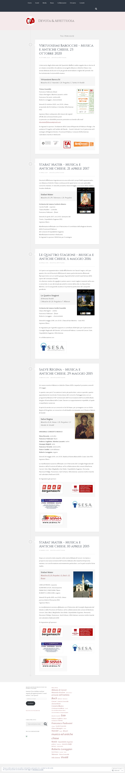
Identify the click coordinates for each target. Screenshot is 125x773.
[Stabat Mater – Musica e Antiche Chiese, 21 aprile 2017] (30, 164)
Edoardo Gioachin (56, 716)
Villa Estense (56, 758)
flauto (65, 718)
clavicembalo (56, 704)
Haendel (55, 731)
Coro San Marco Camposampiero (60, 712)
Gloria (65, 728)
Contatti (82, 3)
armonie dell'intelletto (60, 695)
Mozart (65, 731)
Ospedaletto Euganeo (65, 742)
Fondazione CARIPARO (57, 720)
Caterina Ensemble (62, 701)
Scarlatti (61, 752)
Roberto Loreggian (62, 749)
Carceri (54, 701)
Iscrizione (30, 703)
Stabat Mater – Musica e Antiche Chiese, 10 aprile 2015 (64, 544)
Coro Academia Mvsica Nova (58, 710)
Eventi (37, 3)
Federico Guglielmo (57, 718)
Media (44, 3)
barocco (65, 698)
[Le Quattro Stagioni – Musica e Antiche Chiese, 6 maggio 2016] (30, 254)
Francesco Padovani (62, 723)
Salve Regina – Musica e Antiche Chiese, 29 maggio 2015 (66, 371)
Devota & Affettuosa (56, 21)
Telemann (55, 754)
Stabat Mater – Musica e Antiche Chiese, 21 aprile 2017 (64, 166)
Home (30, 3)
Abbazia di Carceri (59, 690)
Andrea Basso (69, 692)
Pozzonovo (59, 744)
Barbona (60, 698)
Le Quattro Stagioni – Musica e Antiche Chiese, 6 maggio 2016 (66, 257)
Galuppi (53, 726)
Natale (54, 742)
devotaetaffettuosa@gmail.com (50, 122)
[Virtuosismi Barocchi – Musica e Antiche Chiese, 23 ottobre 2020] (30, 44)
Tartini (65, 752)
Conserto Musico (58, 706)
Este (63, 715)
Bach (54, 698)
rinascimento (60, 746)
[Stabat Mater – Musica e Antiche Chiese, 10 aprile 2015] (30, 541)
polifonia (54, 744)
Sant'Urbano (55, 752)
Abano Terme (55, 687)
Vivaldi (64, 757)
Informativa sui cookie (37, 769)
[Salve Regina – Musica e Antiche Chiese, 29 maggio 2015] (30, 369)
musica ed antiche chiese (62, 736)
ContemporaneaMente (58, 708)
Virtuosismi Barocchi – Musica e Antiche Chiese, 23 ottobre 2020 (66, 49)
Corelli (66, 708)
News (52, 3)
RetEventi (54, 746)
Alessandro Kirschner (58, 692)
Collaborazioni (61, 3)
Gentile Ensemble (61, 726)
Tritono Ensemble (64, 754)
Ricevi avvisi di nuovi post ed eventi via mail (36, 687)
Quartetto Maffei (67, 744)
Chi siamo (73, 3)
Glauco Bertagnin (57, 728)
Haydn (60, 731)
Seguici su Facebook (33, 710)
